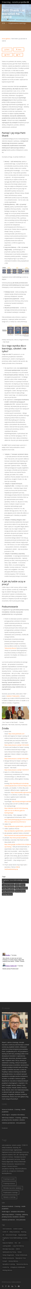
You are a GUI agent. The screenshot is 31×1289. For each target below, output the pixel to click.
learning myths (23, 1154)
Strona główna (6, 38)
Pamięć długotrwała (8, 888)
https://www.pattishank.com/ (16, 734)
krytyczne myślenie (7, 1154)
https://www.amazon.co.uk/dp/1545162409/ (16, 745)
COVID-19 (24, 1145)
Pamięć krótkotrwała (21, 888)
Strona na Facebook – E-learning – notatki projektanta (13, 1111)
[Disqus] (15, 926)
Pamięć (23, 885)
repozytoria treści (19, 1164)
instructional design (7, 1150)
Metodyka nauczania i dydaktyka (12, 1188)
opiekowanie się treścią (13, 1159)
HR (20, 1147)
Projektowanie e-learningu (17, 23)
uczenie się (5, 1171)
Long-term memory (8, 885)
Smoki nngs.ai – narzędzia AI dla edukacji (13, 1115)
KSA (15, 1154)
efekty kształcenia (7, 1147)
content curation (16, 1145)
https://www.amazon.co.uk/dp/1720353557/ (16, 770)
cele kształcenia (6, 1145)
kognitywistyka (18, 1150)
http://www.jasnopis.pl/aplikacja (18, 837)
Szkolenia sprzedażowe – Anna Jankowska (13, 1123)
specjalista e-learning (8, 1168)
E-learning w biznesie (9, 1183)
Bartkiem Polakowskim (13, 696)
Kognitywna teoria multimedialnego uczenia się (14, 881)
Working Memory (7, 894)
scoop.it (4, 1166)
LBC (18, 1154)
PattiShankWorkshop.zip (11, 869)
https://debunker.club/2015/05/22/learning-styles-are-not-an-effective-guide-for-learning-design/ (16, 810)
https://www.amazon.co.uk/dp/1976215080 (16, 758)
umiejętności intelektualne (16, 1171)
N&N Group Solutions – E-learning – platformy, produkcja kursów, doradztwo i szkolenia (15, 1119)
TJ (4, 21)
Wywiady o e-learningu (9, 1197)
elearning (15, 1147)
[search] (24, 2)
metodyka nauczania (20, 1157)
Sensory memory (20, 891)
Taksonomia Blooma (20, 1168)
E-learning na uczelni (9, 1179)
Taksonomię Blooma (10, 648)
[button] (28, 2)
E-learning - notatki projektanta (15, 2)
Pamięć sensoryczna (8, 891)
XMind (17, 867)
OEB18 (17, 885)
